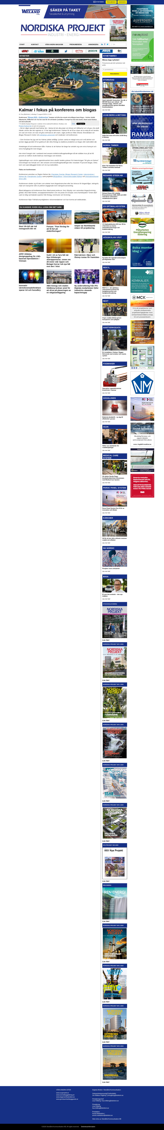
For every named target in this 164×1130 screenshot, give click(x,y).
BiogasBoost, (58, 176)
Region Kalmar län (25, 126)
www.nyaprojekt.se (62, 1093)
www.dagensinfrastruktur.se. (65, 1097)
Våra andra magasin (54, 44)
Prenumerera (111, 2)
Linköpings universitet (47, 135)
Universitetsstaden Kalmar (72, 176)
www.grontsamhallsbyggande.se (67, 1099)
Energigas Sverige (57, 174)
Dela (73, 123)
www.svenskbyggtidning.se (65, 1095)
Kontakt (35, 44)
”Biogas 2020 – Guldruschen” (38, 117)
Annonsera (122, 2)
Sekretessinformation (88, 1126)
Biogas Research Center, (74, 174)
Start (22, 44)
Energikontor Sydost (34, 176)
